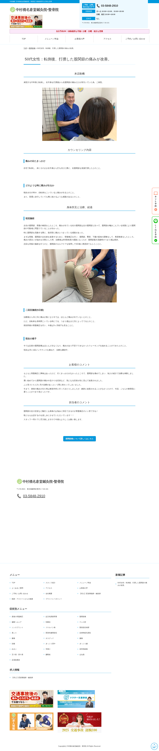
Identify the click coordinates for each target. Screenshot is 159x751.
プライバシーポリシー (54, 599)
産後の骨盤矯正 (17, 616)
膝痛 (13, 638)
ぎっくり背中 (50, 644)
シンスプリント (17, 627)
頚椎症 (48, 622)
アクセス (107, 39)
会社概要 (49, 593)
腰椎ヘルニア (17, 622)
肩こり (14, 633)
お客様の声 (80, 39)
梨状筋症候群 (84, 627)
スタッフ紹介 (50, 583)
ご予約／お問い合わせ (135, 39)
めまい (14, 649)
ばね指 (82, 654)
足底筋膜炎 (16, 660)
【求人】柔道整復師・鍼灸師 (90, 593)
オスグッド (50, 638)
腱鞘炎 (48, 654)
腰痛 (81, 638)
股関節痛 (32, 48)
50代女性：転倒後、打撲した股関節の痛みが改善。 (132, 584)
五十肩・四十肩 (17, 654)
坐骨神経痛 (84, 649)
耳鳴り (48, 649)
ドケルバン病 (50, 627)
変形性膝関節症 (51, 633)
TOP (24, 39)
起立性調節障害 (51, 616)
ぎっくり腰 (84, 644)
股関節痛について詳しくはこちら (79, 439)
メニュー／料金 (52, 39)
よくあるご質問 (17, 588)
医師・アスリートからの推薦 (22, 599)
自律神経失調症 (85, 633)
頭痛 (13, 644)
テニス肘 (83, 622)
